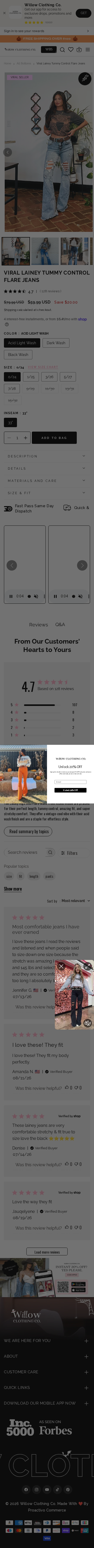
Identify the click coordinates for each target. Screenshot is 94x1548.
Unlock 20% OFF (70, 790)
